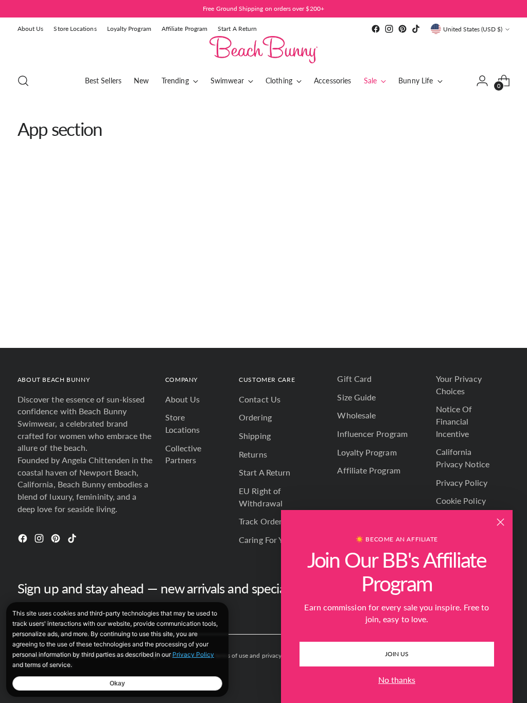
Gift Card (354, 378)
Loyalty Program (366, 452)
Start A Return (264, 472)
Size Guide (356, 397)
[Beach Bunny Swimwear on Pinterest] (402, 28)
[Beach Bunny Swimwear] (263, 49)
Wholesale (356, 415)
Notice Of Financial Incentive (454, 421)
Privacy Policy (461, 482)
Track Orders (262, 521)
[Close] (500, 522)
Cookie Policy (461, 500)
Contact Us (259, 399)
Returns (253, 454)
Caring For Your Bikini (278, 539)
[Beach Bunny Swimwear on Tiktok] (415, 28)
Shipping (255, 436)
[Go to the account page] (482, 81)
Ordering (255, 417)
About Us (182, 399)
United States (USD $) (472, 29)
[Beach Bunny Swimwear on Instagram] (389, 28)
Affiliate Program (368, 470)
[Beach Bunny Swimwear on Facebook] (375, 28)
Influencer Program (372, 433)
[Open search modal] (23, 81)
